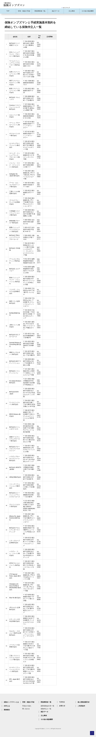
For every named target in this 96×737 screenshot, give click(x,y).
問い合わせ (26, 709)
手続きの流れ (26, 706)
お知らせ (62, 706)
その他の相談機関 (88, 11)
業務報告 (7, 710)
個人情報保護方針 (84, 702)
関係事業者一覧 (40, 11)
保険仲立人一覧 (46, 709)
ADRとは (7, 706)
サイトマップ (66, 7)
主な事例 (72, 11)
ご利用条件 (81, 706)
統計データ (55, 11)
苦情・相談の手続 (24, 11)
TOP (7, 11)
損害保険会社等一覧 (47, 706)
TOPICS (62, 702)
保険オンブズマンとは (11, 702)
